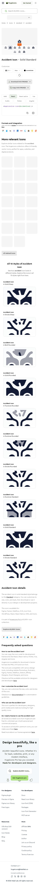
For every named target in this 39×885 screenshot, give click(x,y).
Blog (3, 837)
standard (19, 23)
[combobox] (19, 17)
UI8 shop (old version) (6, 827)
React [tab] (13, 96)
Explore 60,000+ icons (11, 629)
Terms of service (28, 854)
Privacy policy (27, 846)
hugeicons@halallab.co (19, 869)
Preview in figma (8, 799)
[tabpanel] (19, 109)
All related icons (9, 253)
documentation (17, 694)
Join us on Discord (28, 842)
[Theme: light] (35, 3)
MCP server (26, 815)
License (24, 834)
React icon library (28, 799)
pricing (14, 125)
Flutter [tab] (19, 101)
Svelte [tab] (7, 101)
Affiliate (26, 826)
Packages (25, 807)
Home (4, 23)
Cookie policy (27, 850)
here (15, 680)
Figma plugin (6, 795)
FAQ (3, 841)
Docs (3, 127)
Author (24, 838)
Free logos (5, 807)
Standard (9, 597)
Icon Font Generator (29, 811)
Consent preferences (17, 873)
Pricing (24, 830)
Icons (11, 23)
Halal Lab (15, 881)
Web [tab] (5, 96)
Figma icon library (8, 803)
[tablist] (19, 98)
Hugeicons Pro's (16, 619)
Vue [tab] (34, 96)
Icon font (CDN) (27, 803)
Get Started (27, 3)
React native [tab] (23, 96)
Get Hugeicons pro (19, 778)
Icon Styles (6, 833)
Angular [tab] (31, 101)
